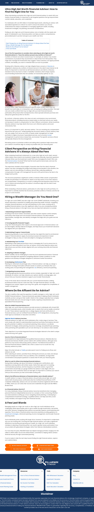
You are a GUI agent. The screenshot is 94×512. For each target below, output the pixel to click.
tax (35, 267)
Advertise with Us (62, 3)
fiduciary (50, 66)
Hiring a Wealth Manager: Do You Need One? (19, 45)
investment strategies (12, 414)
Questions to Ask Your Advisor (30, 479)
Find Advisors (15, 3)
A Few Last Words (11, 48)
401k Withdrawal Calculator (55, 475)
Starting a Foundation (27, 487)
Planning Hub (40, 3)
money (49, 135)
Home (6, 3)
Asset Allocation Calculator (55, 487)
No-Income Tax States (27, 483)
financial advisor (12, 161)
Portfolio (21, 241)
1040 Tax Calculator (53, 483)
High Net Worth (10, 318)
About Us (51, 3)
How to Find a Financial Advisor (30, 475)
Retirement (19, 262)
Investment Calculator (53, 479)
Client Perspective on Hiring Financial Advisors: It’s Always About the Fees (27, 43)
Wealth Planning (27, 3)
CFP (39, 313)
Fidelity (24, 350)
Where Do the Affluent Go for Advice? (17, 47)
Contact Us (76, 479)
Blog (74, 475)
